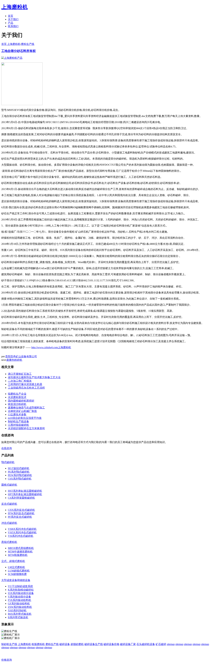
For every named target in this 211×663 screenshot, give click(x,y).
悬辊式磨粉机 (9, 542)
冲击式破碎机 (9, 523)
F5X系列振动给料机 (19, 600)
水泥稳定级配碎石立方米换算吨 (26, 428)
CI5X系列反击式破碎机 (21, 510)
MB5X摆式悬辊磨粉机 (21, 548)
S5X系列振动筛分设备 (21, 593)
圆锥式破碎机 (9, 484)
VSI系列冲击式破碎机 (20, 536)
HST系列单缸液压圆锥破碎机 (25, 490)
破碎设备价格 (111, 644)
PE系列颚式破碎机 (19, 471)
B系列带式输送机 (18, 617)
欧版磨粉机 (38, 644)
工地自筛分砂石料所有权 (18, 51)
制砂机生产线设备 (18, 421)
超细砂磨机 (77, 644)
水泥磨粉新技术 (17, 397)
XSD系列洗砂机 (17, 610)
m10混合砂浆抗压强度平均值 (25, 418)
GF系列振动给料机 (19, 603)
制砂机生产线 (9, 644)
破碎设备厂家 (128, 644)
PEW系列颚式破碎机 (20, 475)
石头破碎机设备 (145, 644)
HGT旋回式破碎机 (18, 468)
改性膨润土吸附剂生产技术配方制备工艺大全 (34, 377)
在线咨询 (6, 448)
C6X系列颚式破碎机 (19, 478)
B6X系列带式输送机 (19, 613)
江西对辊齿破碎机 (18, 424)
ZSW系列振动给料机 (20, 607)
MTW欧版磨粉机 (18, 555)
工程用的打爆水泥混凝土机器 (25, 384)
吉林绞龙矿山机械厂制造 (22, 411)
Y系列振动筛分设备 (19, 596)
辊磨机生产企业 (17, 393)
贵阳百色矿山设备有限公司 (21, 356)
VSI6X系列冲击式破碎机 (22, 529)
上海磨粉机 (24, 644)
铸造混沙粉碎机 (17, 404)
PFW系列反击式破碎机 (21, 513)
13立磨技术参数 (17, 414)
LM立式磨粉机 (16, 567)
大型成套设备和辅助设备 (15, 580)
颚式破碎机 (8, 462)
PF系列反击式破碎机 (20, 516)
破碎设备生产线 (93, 644)
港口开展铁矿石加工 (20, 373)
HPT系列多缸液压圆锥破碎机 (25, 494)
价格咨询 (6, 659)
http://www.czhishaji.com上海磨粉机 (51, 347)
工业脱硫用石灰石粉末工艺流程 (26, 387)
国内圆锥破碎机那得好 (21, 400)
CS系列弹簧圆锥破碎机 (21, 497)
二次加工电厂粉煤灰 (20, 380)
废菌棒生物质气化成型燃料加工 (26, 407)
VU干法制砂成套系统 (20, 586)
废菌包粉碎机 (14, 359)
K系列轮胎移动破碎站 (21, 589)
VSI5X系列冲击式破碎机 (22, 532)
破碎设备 (64, 644)
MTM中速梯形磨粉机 (20, 551)
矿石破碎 (161, 644)
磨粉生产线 (27, 44)
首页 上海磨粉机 (10, 44)
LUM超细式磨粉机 (19, 570)
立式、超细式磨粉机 (13, 561)
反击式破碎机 (9, 503)
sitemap (171, 644)
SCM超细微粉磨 (17, 574)
